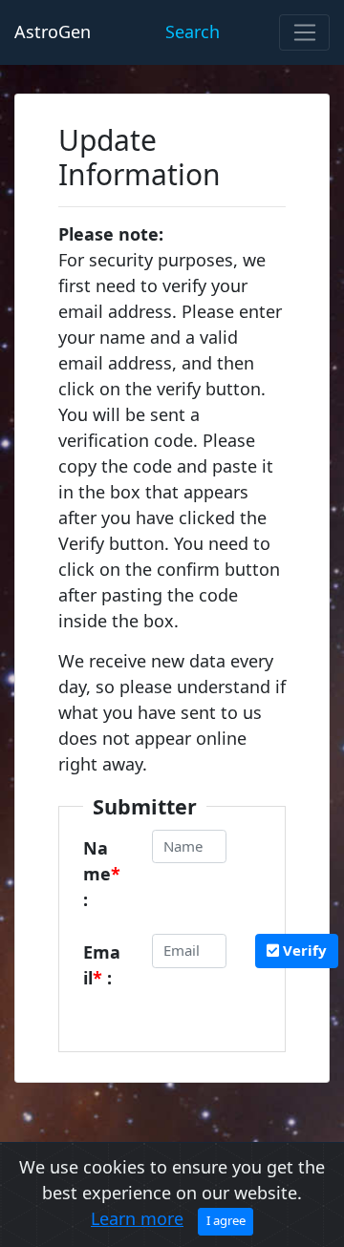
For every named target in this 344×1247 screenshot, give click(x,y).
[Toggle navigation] (304, 32)
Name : (101, 873)
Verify (303, 950)
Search (192, 31)
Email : (101, 965)
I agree (226, 1220)
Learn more (137, 1218)
